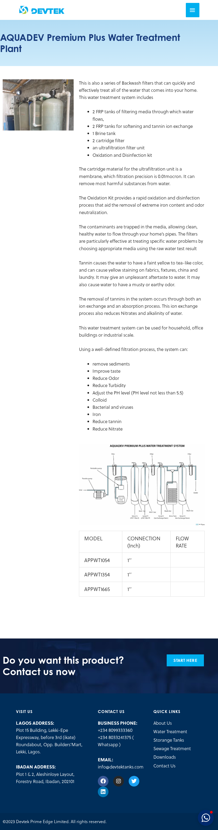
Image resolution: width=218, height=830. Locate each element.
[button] (206, 818)
